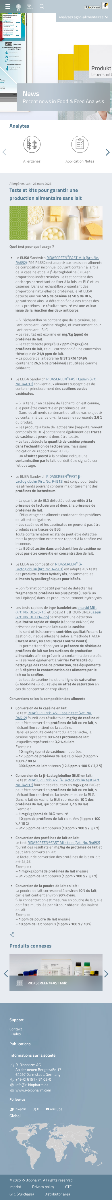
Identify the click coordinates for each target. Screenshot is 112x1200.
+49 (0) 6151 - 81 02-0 (33, 1079)
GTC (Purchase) (21, 1194)
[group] (56, 973)
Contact (15, 1029)
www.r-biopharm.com (33, 1090)
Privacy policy (43, 1186)
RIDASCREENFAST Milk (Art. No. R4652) (57, 260)
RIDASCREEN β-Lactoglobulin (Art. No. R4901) (49, 566)
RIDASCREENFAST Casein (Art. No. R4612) (56, 381)
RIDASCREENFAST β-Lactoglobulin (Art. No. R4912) (49, 479)
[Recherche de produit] (30, 6)
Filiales (15, 1034)
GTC (68, 1186)
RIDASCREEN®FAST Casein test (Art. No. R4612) (54, 715)
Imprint (15, 1186)
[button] (106, 152)
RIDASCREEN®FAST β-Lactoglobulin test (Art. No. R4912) (58, 782)
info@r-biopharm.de (32, 1084)
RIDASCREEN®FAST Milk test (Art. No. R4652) (64, 842)
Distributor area (57, 1194)
